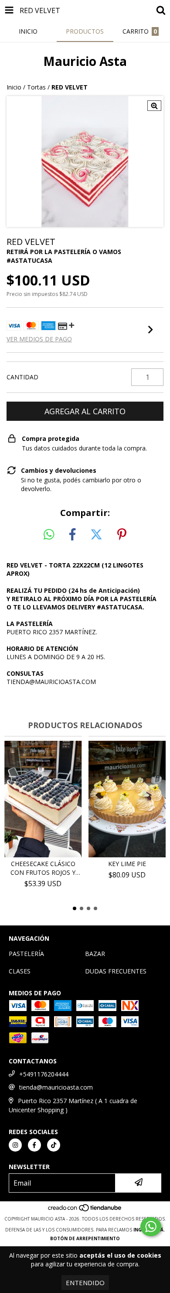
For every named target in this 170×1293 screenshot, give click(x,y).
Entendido (85, 1282)
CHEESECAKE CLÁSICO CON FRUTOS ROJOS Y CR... (42, 868)
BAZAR (95, 953)
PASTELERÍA (26, 953)
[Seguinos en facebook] (34, 1145)
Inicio (14, 87)
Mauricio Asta (85, 61)
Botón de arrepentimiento (85, 1238)
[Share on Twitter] (96, 534)
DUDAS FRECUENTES (115, 971)
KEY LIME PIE (127, 864)
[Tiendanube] (85, 1210)
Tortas (36, 87)
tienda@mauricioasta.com (56, 1087)
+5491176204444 (43, 1074)
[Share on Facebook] (72, 534)
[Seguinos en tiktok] (53, 1145)
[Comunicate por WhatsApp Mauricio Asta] (150, 1226)
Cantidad (22, 377)
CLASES (20, 971)
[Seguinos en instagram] (15, 1145)
